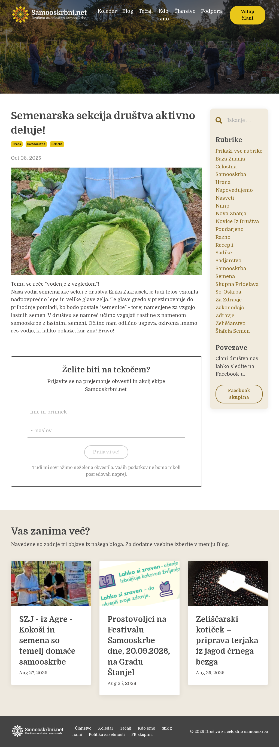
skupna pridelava (237, 284)
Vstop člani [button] (247, 15)
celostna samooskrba (231, 170)
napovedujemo (234, 190)
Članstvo (185, 11)
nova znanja (231, 213)
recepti (224, 245)
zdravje (225, 315)
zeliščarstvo (230, 323)
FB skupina (142, 734)
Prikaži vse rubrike (239, 151)
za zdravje (229, 299)
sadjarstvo (228, 260)
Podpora (211, 11)
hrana (17, 144)
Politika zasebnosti (107, 734)
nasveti (225, 198)
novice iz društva (237, 221)
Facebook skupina (239, 394)
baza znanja (230, 159)
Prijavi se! (106, 452)
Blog (127, 11)
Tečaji (146, 11)
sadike (224, 252)
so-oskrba (228, 292)
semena (56, 144)
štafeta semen (233, 331)
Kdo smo (163, 15)
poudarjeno (230, 229)
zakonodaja (230, 307)
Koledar (107, 11)
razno (223, 237)
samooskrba (36, 144)
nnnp (222, 206)
